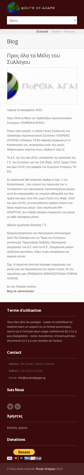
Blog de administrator (20, 291)
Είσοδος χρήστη (17, 427)
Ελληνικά (42, 31)
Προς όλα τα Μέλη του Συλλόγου (33, 58)
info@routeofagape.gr (32, 378)
